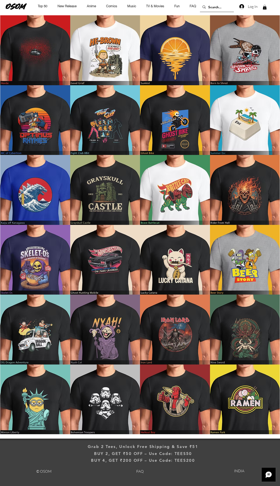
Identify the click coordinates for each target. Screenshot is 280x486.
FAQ (140, 471)
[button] (265, 7)
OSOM (16, 6)
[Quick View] (35, 50)
